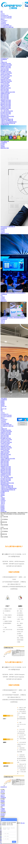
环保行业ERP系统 (5, 69)
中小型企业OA (4, 20)
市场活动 (3, 229)
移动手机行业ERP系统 (6, 113)
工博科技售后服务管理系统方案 (8, 123)
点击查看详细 (4, 59)
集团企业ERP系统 (5, 115)
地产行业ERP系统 (5, 109)
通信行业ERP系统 (5, 97)
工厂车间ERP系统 (5, 83)
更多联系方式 (4, 787)
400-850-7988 (3, 406)
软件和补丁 (3, 813)
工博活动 (3, 232)
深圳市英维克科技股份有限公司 (8, 226)
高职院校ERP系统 (5, 117)
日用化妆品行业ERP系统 (6, 81)
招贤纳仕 (3, 405)
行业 (2, 60)
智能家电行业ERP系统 (6, 100)
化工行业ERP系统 (5, 78)
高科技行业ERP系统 (5, 74)
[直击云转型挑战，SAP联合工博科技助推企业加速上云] (14, 316)
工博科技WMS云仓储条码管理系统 (9, 121)
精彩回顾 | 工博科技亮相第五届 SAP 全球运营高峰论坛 (13, 292)
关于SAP (3, 323)
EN (1, 407)
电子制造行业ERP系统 (6, 63)
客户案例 (3, 144)
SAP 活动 (3, 230)
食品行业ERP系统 (5, 90)
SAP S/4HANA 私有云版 (6, 17)
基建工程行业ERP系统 (6, 105)
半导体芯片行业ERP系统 (6, 73)
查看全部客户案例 (5, 148)
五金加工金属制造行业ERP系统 (8, 92)
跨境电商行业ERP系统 (6, 108)
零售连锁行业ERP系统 (6, 88)
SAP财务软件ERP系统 (6, 106)
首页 (2, 11)
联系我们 (3, 401)
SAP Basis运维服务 (5, 24)
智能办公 (3, 19)
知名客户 (3, 145)
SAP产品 (3, 13)
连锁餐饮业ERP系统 (5, 93)
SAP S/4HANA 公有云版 (6, 16)
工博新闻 (3, 297)
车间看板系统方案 (5, 124)
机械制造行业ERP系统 (6, 66)
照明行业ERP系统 (5, 96)
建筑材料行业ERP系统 (6, 104)
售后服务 (3, 403)
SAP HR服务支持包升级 (6, 25)
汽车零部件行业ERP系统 (6, 64)
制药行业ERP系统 (5, 70)
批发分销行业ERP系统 (6, 102)
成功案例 (3, 146)
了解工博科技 (4, 398)
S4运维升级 (3, 23)
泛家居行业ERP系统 (5, 77)
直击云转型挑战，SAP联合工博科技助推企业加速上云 (13, 317)
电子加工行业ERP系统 (6, 67)
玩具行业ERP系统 (5, 98)
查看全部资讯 (4, 301)
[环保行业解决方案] (14, 140)
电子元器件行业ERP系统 (6, 75)
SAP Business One (4, 15)
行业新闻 (3, 298)
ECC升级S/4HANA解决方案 (7, 27)
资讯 (2, 295)
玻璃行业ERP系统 (5, 86)
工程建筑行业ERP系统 (6, 101)
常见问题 (3, 815)
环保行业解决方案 (5, 141)
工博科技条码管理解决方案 (7, 119)
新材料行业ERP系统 (5, 82)
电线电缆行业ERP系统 (6, 79)
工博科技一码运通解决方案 (7, 120)
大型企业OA (3, 21)
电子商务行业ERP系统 (6, 112)
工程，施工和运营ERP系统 (7, 111)
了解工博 (3, 320)
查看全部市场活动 (5, 233)
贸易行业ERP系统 (5, 94)
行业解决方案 (4, 62)
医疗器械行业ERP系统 (6, 71)
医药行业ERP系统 (5, 89)
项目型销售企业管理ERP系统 (7, 116)
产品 (2, 12)
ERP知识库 (3, 299)
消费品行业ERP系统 (5, 85)
